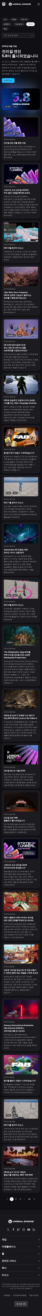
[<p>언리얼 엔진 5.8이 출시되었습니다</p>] (21, 77)
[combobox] (19, 35)
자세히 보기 (8, 80)
